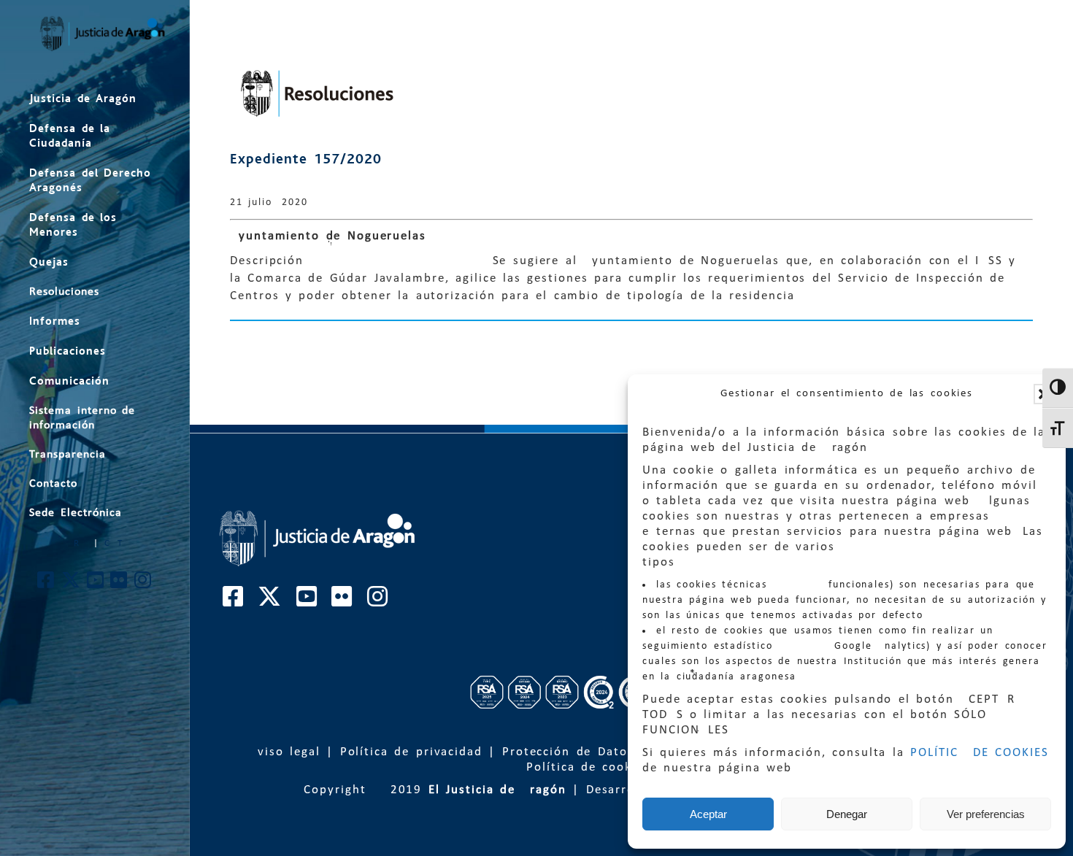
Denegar (846, 814)
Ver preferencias (986, 814)
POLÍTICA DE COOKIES (979, 753)
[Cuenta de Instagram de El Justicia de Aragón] (143, 584)
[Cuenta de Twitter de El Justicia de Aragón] (71, 584)
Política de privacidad (411, 752)
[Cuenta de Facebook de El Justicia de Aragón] (46, 584)
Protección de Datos (568, 752)
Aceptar (708, 814)
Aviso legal (284, 752)
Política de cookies (588, 767)
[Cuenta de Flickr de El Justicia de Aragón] (119, 584)
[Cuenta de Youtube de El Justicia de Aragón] (96, 584)
